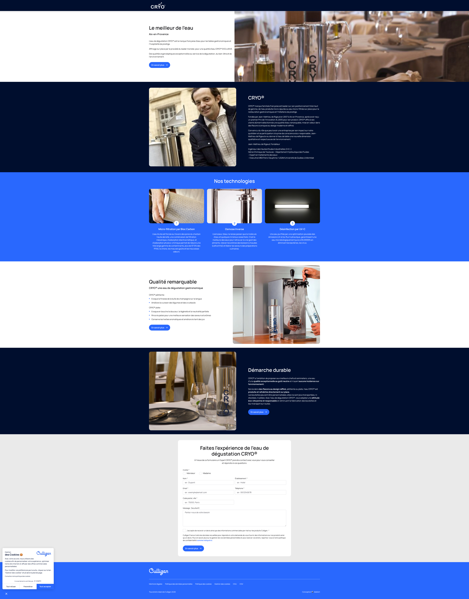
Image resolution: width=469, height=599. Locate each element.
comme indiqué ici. (205, 540)
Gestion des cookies (222, 584)
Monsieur (191, 473)
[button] (6, 594)
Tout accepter (45, 586)
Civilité (186, 470)
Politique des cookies (203, 584)
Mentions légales (155, 584)
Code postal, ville (190, 498)
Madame (207, 473)
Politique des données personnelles (178, 584)
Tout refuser (11, 586)
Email (185, 488)
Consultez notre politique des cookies (17, 576)
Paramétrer (28, 586)
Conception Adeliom (311, 592)
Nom (185, 478)
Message (191, 508)
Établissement (241, 478)
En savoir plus (157, 65)
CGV (241, 584)
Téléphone (239, 488)
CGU (235, 584)
